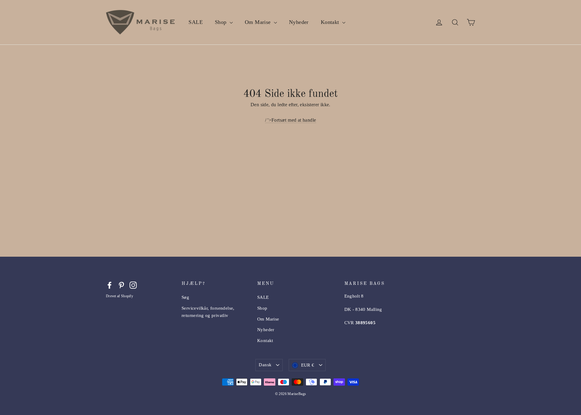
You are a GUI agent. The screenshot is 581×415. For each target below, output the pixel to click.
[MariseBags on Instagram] (133, 285)
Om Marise (258, 22)
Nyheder (299, 22)
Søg (185, 297)
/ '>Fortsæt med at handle (290, 120)
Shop (221, 22)
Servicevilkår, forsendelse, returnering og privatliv (208, 312)
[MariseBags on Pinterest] (121, 285)
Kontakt (331, 22)
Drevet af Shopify (119, 296)
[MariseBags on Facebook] (109, 285)
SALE (196, 22)
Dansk (265, 364)
